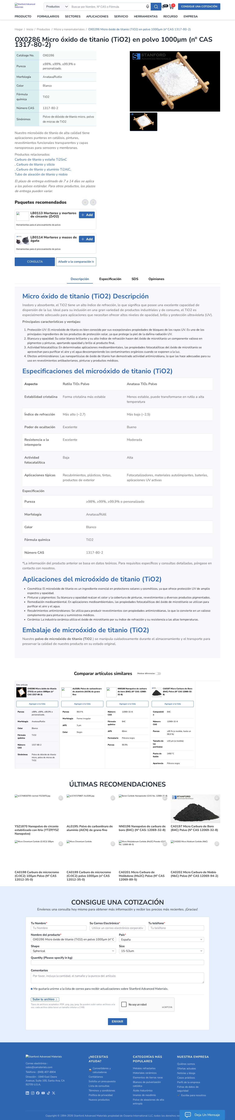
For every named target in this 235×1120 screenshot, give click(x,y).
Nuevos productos (99, 1099)
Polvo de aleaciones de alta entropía (148, 1101)
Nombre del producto (46, 934)
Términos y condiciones (102, 1090)
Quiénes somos (186, 1064)
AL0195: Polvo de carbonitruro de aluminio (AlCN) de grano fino (90, 828)
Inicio (29, 29)
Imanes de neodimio (144, 1095)
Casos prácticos (186, 1077)
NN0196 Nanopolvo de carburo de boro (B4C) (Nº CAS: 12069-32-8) (142, 828)
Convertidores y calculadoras (102, 1070)
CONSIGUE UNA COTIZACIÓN (199, 6)
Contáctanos (96, 1077)
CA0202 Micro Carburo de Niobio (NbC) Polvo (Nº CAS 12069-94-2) (194, 874)
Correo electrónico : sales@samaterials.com (39, 1065)
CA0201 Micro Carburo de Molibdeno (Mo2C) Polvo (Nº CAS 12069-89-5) (141, 875)
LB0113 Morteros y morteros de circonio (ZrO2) (53, 215)
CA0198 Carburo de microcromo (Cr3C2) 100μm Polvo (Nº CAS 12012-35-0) (37, 875)
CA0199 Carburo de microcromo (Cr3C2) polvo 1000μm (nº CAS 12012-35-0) (89, 875)
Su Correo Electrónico (105, 923)
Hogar (19, 29)
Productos (43, 29)
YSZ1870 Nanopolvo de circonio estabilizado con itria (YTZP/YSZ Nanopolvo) (37, 830)
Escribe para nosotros (193, 1095)
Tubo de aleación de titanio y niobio (41, 174)
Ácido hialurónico (143, 1090)
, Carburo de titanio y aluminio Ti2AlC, (43, 169)
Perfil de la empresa (188, 1082)
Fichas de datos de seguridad (187, 1088)
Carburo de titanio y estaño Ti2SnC (41, 159)
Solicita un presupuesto (102, 1081)
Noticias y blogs (186, 1073)
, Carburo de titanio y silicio (35, 164)
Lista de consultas (99, 1086)
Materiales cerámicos (145, 1073)
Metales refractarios (144, 1068)
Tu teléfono (156, 923)
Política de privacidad (101, 1095)
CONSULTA (35, 262)
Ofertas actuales (186, 1068)
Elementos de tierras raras (148, 1077)
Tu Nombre (39, 923)
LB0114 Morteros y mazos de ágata (53, 239)
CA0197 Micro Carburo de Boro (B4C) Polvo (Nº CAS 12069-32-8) (194, 828)
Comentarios (39, 970)
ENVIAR (117, 1021)
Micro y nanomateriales (69, 29)
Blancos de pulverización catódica (147, 1084)
